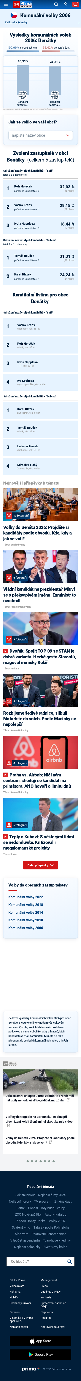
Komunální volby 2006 (25, 928)
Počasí (33, 1208)
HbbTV (14, 1297)
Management (49, 1280)
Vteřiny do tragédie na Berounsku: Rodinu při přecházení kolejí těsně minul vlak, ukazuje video (39, 1119)
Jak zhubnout (25, 1195)
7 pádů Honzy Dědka (31, 1221)
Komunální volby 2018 (25, 905)
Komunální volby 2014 (25, 913)
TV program (42, 1201)
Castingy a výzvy (50, 1291)
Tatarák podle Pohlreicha (51, 1227)
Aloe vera (21, 1234)
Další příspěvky (38, 865)
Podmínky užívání (20, 1303)
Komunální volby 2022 (25, 897)
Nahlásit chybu (19, 1326)
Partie (20, 1208)
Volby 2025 (57, 1221)
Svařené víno (21, 1227)
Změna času (63, 1201)
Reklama (15, 1291)
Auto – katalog (55, 1214)
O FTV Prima (17, 1280)
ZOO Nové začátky (28, 1214)
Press (44, 1286)
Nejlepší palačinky (27, 1247)
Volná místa (17, 1286)
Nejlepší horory (20, 1201)
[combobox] (39, 135)
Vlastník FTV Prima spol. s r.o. (21, 1319)
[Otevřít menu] (6, 4)
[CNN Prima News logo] (22, 4)
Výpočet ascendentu (25, 1240)
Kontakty (46, 1297)
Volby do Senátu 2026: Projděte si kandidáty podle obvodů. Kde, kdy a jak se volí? (40, 1140)
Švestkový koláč (55, 1247)
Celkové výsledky (16, 22)
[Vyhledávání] (56, 4)
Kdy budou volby (53, 1208)
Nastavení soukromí (53, 1326)
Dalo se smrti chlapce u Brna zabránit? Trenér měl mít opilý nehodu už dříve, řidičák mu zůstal (40, 1098)
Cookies (15, 1312)
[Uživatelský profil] (65, 4)
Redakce (46, 1317)
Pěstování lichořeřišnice (49, 1234)
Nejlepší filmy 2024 (51, 1195)
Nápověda (47, 1312)
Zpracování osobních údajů (53, 1304)
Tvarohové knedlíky (57, 1240)
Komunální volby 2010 (25, 920)
